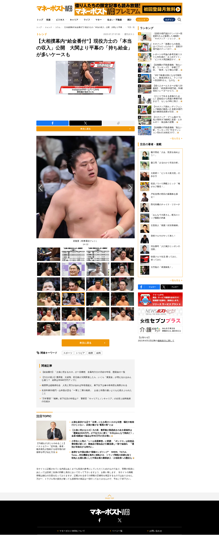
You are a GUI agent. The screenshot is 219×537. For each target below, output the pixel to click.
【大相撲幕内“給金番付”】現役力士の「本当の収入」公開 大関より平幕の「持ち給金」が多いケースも (105, 27)
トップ (40, 20)
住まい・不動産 (114, 20)
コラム (57, 27)
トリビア (80, 353)
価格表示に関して (166, 340)
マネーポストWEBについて (72, 531)
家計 (129, 20)
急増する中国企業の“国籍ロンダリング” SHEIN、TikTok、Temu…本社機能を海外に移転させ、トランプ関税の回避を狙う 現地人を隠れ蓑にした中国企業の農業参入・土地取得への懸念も (102, 455)
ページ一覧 (117, 531)
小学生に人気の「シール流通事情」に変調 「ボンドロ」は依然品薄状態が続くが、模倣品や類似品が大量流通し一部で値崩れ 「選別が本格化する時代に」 (103, 444)
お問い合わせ (155, 531)
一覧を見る (175, 138)
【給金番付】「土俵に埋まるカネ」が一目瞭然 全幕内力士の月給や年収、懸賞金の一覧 (83, 372)
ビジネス (60, 20)
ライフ (87, 20)
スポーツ (67, 353)
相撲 (90, 353)
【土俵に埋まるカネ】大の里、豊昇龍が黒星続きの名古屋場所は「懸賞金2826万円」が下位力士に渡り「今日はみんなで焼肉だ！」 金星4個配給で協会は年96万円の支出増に (104, 433)
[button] (130, 188)
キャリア (74, 20)
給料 (98, 353)
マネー (98, 20)
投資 (48, 20)
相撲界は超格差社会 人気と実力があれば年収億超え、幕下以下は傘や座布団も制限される (84, 385)
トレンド (141, 20)
